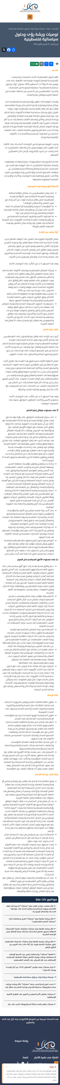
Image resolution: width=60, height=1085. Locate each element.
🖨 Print (34, 64)
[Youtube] (23, 1063)
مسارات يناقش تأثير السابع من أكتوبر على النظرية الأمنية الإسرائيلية (31, 995)
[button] (30, 17)
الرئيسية (55, 29)
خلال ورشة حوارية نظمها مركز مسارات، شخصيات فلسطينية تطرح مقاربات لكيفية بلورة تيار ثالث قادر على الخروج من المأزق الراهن (30, 944)
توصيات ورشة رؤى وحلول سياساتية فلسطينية (34, 977)
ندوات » (47, 29)
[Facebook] (27, 1063)
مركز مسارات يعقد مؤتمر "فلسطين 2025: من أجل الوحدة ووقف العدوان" (31, 968)
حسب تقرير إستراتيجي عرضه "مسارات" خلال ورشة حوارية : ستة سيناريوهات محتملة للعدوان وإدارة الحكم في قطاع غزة (30, 985)
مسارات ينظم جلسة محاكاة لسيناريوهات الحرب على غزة (31, 1004)
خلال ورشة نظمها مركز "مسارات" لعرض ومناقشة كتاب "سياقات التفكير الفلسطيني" (32, 920)
